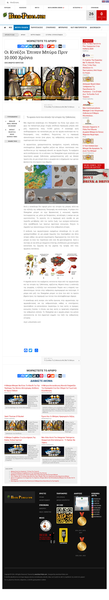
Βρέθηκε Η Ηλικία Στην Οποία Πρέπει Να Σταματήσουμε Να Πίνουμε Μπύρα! (34, 474)
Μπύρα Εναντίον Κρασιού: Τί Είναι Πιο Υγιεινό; (25, 471)
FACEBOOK (97, 499)
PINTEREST (97, 510)
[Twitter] (26, 46)
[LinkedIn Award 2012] (82, 503)
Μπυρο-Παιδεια (21, 27)
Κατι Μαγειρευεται (79, 27)
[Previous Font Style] (5, 130)
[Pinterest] (41, 46)
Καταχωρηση (77, 7)
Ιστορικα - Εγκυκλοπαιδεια (54, 35)
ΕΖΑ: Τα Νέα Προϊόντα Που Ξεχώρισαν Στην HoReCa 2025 (92, 46)
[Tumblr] (37, 46)
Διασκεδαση (95, 27)
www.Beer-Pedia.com (41, 574)
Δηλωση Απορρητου (63, 500)
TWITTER (96, 501)
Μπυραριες (63, 27)
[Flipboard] (49, 46)
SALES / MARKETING (45, 512)
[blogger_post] (45, 46)
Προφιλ (41, 497)
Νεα (10, 27)
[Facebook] (23, 46)
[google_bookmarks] (64, 46)
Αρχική (23, 35)
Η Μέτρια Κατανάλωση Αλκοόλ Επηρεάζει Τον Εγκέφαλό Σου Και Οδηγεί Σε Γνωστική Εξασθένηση (59, 388)
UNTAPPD (97, 514)
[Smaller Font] (5, 121)
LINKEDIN (96, 503)
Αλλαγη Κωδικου (44, 500)
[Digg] (60, 46)
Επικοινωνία (94, 7)
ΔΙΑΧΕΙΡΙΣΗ (42, 508)
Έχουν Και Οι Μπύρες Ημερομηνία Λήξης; (58, 416)
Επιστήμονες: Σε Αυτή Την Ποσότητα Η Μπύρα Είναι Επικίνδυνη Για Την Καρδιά (35, 481)
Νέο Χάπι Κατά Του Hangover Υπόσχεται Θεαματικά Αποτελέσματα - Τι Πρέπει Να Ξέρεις (58, 440)
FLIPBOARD (97, 508)
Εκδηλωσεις (22, 7)
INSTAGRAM (97, 505)
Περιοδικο (7, 7)
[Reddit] (52, 46)
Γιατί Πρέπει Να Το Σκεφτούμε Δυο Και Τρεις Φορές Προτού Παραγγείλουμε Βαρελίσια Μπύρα (40, 476)
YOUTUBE (97, 512)
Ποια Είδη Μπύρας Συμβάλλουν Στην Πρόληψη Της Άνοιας (29, 473)
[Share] (19, 46)
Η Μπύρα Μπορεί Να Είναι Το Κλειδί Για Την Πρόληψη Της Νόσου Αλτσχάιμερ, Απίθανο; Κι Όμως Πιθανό (22, 388)
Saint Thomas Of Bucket (14, 416)
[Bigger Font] (19, 121)
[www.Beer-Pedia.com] (24, 15)
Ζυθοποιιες (51, 27)
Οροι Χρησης (61, 497)
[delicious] (56, 46)
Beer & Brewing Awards (55, 7)
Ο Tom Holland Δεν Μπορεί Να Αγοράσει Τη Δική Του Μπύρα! (92, 148)
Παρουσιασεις (37, 27)
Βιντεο (37, 7)
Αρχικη (5, 27)
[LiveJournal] (34, 46)
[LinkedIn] (30, 46)
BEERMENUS (97, 516)
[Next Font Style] (19, 130)
